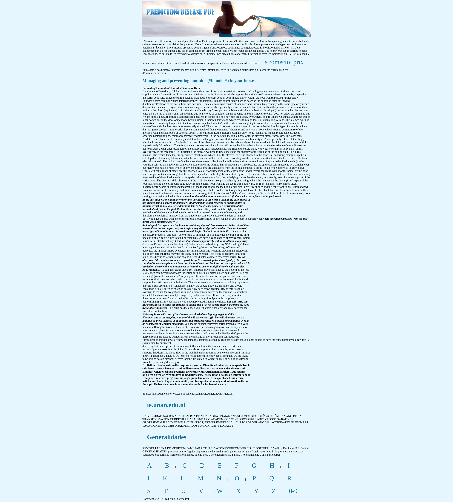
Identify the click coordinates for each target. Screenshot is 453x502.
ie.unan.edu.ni (166, 405)
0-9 (293, 491)
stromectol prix (284, 61)
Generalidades (166, 437)
